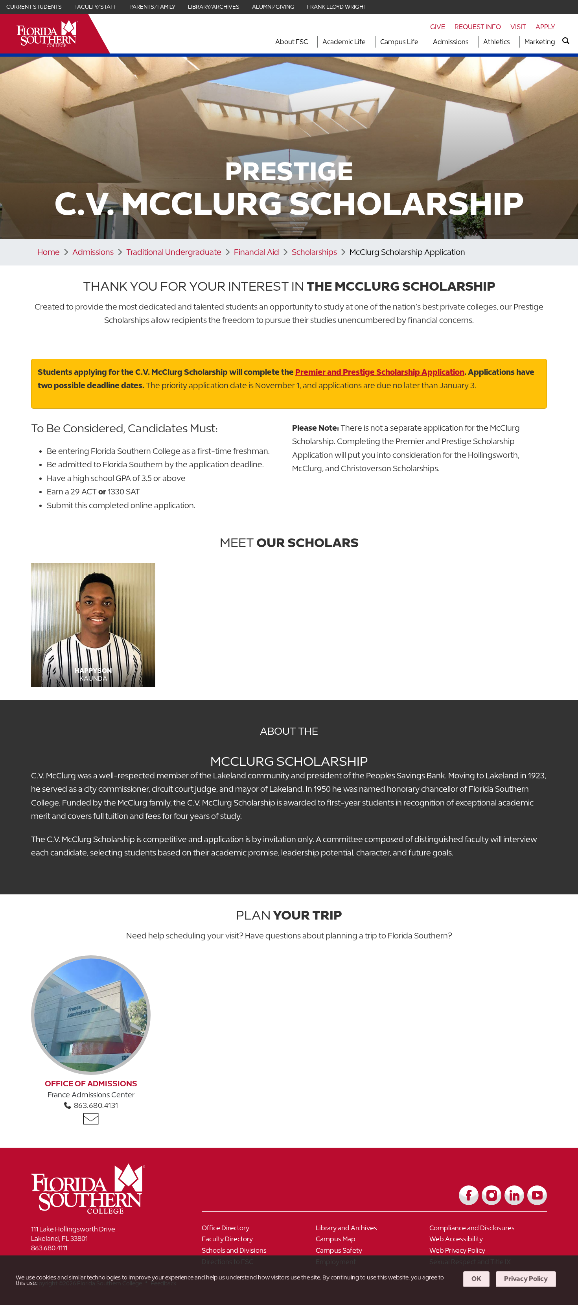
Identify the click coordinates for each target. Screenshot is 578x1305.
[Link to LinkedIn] (514, 1195)
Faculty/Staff (95, 7)
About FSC (291, 42)
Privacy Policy (526, 1279)
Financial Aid (256, 251)
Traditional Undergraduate (173, 251)
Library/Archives (213, 7)
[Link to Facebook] (469, 1195)
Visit (518, 27)
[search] (566, 41)
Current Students (34, 7)
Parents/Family (152, 7)
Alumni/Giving (273, 7)
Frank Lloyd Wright (336, 7)
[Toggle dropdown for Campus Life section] (420, 42)
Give (437, 27)
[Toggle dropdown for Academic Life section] (368, 42)
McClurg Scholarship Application (407, 251)
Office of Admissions (91, 1083)
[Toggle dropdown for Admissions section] (471, 42)
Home (48, 251)
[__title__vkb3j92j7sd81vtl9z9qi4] (104, 1210)
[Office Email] (90, 1118)
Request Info (478, 27)
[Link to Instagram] (491, 1195)
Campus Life (399, 42)
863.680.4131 (95, 1105)
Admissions (451, 42)
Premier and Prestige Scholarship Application (379, 371)
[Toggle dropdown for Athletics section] (512, 42)
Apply (545, 27)
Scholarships (314, 251)
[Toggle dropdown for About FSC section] (310, 42)
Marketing (540, 42)
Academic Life (344, 42)
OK (476, 1279)
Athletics (496, 42)
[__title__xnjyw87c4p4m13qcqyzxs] (47, 33)
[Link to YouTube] (537, 1195)
